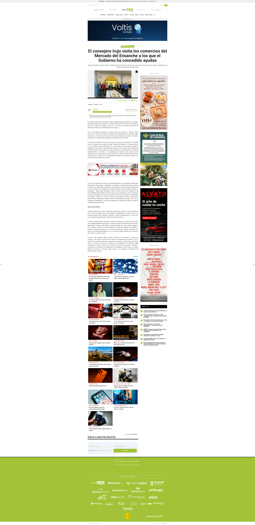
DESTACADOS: (102, 1)
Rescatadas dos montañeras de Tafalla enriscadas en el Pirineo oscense (152, 335)
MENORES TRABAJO (125, 1)
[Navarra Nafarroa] (127, 509)
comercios (90, 104)
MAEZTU (131, 1)
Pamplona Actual (127, 46)
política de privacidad (107, 450)
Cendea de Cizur (110, 14)
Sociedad (132, 14)
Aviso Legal (116, 464)
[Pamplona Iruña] (158, 504)
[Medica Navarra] (109, 504)
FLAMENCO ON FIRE (137, 1)
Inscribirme (125, 450)
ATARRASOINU (118, 1)
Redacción (95, 108)
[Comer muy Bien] (121, 504)
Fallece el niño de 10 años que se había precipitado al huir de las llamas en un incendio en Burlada (154, 316)
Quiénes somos (123, 461)
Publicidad (136, 461)
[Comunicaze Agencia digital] (127, 471)
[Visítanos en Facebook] (88, 5)
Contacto (130, 461)
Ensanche (96, 104)
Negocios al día (148, 14)
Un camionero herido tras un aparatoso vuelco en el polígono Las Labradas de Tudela (154, 320)
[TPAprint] (146, 504)
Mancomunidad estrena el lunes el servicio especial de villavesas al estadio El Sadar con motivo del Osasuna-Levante (153, 344)
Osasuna (142, 14)
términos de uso (98, 450)
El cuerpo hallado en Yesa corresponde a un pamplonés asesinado (153, 339)
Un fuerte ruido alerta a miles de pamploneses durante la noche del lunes (154, 311)
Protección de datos (135, 464)
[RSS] (97, 5)
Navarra (137, 14)
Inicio (117, 461)
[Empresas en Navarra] (96, 504)
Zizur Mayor (103, 14)
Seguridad (128, 464)
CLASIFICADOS (144, 1)
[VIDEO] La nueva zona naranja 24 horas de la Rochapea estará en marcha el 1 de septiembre (153, 330)
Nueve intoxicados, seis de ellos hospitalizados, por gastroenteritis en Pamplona (152, 325)
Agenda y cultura (119, 14)
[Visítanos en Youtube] (95, 5)
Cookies (122, 464)
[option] (127, 10)
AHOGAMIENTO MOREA (110, 1)
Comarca (126, 14)
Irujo (101, 104)
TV (154, 14)
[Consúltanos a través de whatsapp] (93, 5)
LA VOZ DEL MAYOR (152, 1)
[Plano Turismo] (133, 504)
